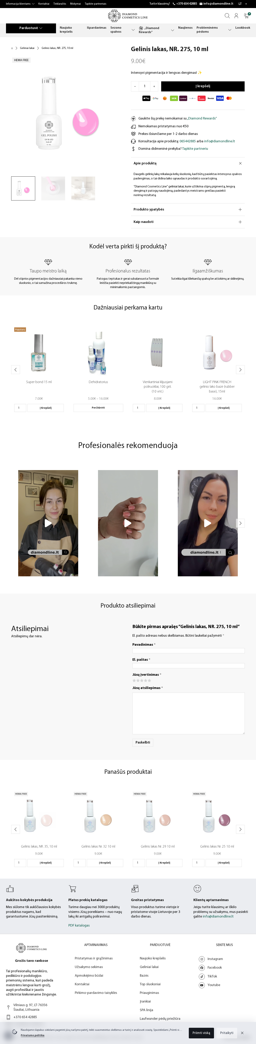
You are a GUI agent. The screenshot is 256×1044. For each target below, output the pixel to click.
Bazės (144, 975)
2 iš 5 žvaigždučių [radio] (137, 680)
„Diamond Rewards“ (149, 30)
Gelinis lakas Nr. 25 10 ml (217, 846)
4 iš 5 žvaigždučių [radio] (145, 680)
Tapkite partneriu (195, 149)
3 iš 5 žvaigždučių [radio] (141, 680)
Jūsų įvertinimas (146, 675)
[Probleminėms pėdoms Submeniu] (229, 30)
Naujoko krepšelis (66, 29)
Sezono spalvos (115, 29)
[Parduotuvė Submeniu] (40, 28)
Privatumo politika (32, 1035)
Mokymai (75, 4)
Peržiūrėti (98, 408)
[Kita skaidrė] (240, 369)
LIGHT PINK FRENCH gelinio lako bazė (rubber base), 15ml (217, 386)
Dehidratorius (98, 382)
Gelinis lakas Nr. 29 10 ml (158, 846)
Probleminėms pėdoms (207, 29)
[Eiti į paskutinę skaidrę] (15, 369)
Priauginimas (149, 993)
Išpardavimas (96, 27)
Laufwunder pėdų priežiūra (160, 1019)
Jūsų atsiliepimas (147, 688)
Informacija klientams (18, 4)
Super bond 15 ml (39, 382)
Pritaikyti (226, 1033)
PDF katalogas (79, 925)
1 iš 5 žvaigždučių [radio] (133, 680)
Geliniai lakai (27, 48)
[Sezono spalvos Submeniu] (133, 30)
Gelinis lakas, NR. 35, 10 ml (39, 846)
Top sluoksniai (150, 984)
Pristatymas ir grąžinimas (94, 958)
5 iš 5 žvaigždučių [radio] (149, 680)
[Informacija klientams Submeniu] (33, 4)
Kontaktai (43, 4)
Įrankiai (145, 1001)
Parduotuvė (28, 28)
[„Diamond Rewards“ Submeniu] (172, 30)
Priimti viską (201, 1033)
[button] (246, 15)
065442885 (188, 141)
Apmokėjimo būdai (89, 975)
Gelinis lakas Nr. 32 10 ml (98, 846)
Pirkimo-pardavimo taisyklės (96, 993)
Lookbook (242, 27)
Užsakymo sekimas (89, 967)
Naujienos (185, 27)
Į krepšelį (46, 408)
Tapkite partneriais (95, 4)
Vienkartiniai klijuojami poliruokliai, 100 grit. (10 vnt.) (157, 386)
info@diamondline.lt (218, 3)
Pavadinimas (144, 644)
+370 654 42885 (186, 3)
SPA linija (146, 1010)
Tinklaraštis (59, 4)
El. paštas (141, 660)
